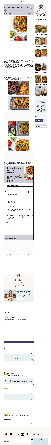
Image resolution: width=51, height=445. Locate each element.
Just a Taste (13, 253)
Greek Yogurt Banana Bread (44, 85)
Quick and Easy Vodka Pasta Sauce (44, 59)
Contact (14, 441)
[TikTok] (20, 287)
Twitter (25, 163)
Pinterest (28, 163)
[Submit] (36, 126)
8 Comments (30, 13)
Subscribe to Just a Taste (13, 162)
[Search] (46, 2)
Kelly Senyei (9, 10)
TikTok (32, 441)
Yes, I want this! (39, 120)
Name (5, 334)
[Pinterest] (15, 287)
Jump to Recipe (7, 13)
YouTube (40, 441)
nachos (15, 60)
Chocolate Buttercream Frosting (44, 73)
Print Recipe (32, 188)
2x (30, 191)
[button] (7, 181)
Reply (31, 353)
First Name (37, 112)
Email (5, 337)
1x (28, 191)
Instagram (5, 164)
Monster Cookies (38, 84)
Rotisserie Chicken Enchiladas (44, 47)
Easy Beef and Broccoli (37, 73)
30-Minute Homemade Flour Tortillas (38, 96)
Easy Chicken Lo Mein (38, 58)
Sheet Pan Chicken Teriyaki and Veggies (38, 35)
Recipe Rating (6, 321)
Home (24, 2)
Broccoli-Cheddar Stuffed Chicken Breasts (38, 47)
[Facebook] (18, 287)
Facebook (22, 163)
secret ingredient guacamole (14, 62)
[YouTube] (22, 287)
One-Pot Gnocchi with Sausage (44, 35)
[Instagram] (17, 287)
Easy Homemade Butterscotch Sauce (44, 96)
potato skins (21, 60)
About (11, 441)
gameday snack (29, 66)
